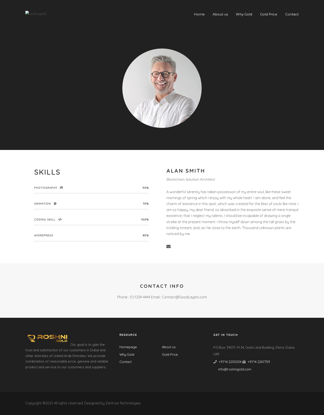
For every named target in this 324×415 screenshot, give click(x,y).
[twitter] (203, 246)
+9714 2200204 (230, 362)
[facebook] (177, 246)
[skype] (194, 246)
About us (220, 14)
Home (199, 14)
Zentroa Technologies (123, 403)
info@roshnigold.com (234, 369)
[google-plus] (186, 246)
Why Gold (244, 14)
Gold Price (268, 14)
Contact (292, 14)
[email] (168, 246)
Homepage (128, 347)
